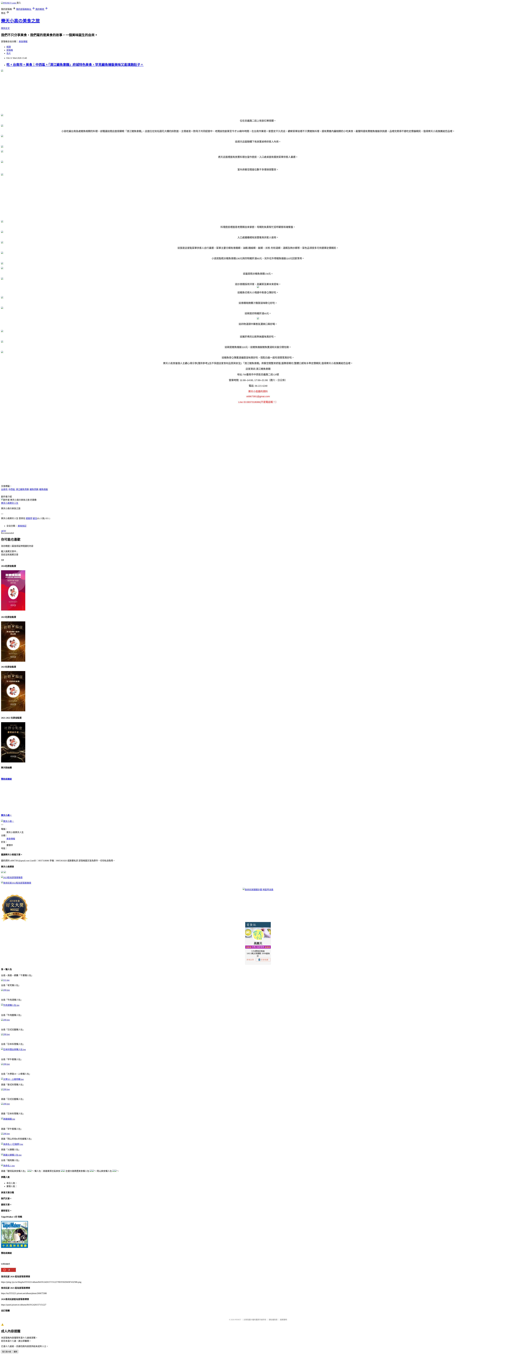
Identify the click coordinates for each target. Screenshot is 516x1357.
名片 (8, 53)
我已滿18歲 (6, 1352)
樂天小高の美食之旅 (20, 20)
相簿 (8, 47)
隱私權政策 (273, 1320)
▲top (3, 530)
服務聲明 (283, 1320)
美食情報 (23, 41)
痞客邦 (29, 518)
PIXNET (238, 1320)
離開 (15, 1352)
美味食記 (22, 526)
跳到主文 (5, 28)
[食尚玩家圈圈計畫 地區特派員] (258, 889)
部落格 (9, 50)
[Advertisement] (81, 93)
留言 (35, 518)
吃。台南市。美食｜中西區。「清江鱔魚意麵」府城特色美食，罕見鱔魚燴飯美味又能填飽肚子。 (75, 64)
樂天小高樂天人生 (9, 503)
